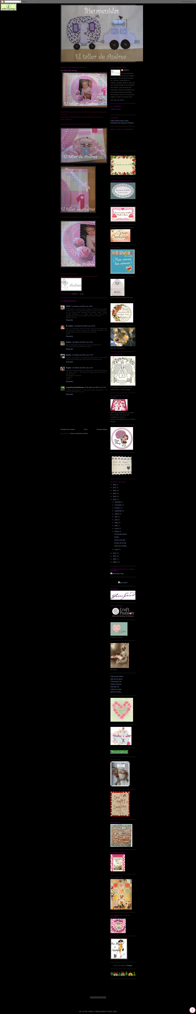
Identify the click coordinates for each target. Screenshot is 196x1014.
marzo (117, 528)
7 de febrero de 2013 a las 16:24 (82, 342)
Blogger (129, 965)
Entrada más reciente (68, 429)
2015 (114, 493)
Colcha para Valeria (116, 676)
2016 (114, 490)
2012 (114, 553)
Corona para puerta (120, 534)
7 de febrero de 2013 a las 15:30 (84, 326)
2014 (114, 496)
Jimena (116, 537)
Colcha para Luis (115, 681)
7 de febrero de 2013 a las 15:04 (81, 306)
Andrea (126, 70)
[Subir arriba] (192, 1010)
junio (116, 520)
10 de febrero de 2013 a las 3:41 (95, 387)
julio (116, 517)
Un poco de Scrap (120, 543)
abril (116, 525)
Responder (69, 320)
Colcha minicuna (115, 684)
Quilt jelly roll (114, 687)
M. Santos (69, 326)
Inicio (85, 429)
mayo (117, 522)
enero (117, 549)
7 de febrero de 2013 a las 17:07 (82, 355)
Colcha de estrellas (120, 546)
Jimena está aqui (119, 540)
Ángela (68, 368)
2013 (114, 499)
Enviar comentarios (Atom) (79, 433)
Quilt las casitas (115, 692)
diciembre (118, 502)
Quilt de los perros (116, 679)
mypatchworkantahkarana (75, 387)
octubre (117, 508)
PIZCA (68, 306)
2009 (114, 562)
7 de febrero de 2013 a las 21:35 (82, 368)
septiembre (118, 511)
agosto (117, 514)
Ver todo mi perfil (117, 100)
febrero (117, 531)
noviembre (118, 505)
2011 (114, 556)
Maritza (68, 355)
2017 (114, 487)
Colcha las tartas (116, 689)
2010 (114, 559)
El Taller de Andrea (115, 109)
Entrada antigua (102, 429)
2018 (114, 485)
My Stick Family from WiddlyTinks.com (98, 1011)
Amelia (68, 342)
